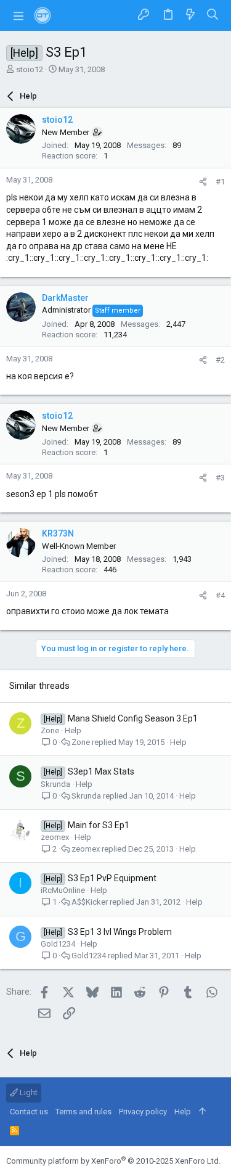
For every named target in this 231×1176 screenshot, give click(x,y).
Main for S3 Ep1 (98, 825)
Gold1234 (58, 943)
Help (73, 730)
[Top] (202, 1112)
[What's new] (190, 15)
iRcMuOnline (63, 890)
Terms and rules (83, 1111)
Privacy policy (143, 1111)
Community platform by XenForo (113, 1161)
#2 (220, 359)
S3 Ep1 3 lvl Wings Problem (120, 932)
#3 (220, 477)
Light (28, 1092)
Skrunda (55, 784)
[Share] (203, 181)
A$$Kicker (89, 902)
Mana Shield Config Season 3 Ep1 (133, 718)
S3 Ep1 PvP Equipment (112, 878)
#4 (220, 595)
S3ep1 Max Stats (101, 771)
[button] (18, 15)
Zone (50, 730)
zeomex (55, 837)
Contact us (29, 1111)
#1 (220, 181)
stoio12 (29, 69)
